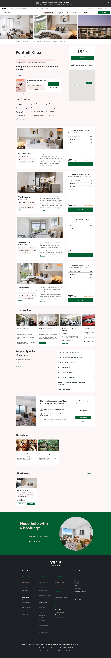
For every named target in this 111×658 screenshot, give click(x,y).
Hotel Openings (77, 588)
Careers (76, 580)
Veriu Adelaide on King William (61, 597)
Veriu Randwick (25, 592)
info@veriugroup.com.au (66, 647)
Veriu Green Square (26, 590)
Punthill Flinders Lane (43, 582)
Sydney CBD (25, 580)
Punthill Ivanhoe (42, 615)
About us (76, 579)
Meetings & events (44, 8)
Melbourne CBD (42, 580)
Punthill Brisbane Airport (60, 582)
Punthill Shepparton (43, 632)
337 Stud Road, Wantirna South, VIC (26, 56)
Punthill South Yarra (43, 590)
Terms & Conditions (51, 650)
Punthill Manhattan (43, 587)
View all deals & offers (20, 93)
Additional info (28, 41)
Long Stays (39, 41)
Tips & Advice (77, 583)
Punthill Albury (25, 614)
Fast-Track (76, 582)
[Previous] (3, 27)
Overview (17, 41)
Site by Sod (68, 650)
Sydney (24, 576)
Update (104, 12)
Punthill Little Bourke (43, 585)
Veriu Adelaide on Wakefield (61, 600)
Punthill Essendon (42, 610)
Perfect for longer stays (46, 328)
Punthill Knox (41, 617)
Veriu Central (25, 587)
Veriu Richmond (42, 598)
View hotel (21, 503)
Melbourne (42, 576)
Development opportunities (80, 591)
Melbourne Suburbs (43, 602)
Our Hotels (11, 8)
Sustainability (77, 586)
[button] (107, 8)
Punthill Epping (42, 607)
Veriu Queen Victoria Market (45, 595)
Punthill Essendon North (43, 612)
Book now (82, 57)
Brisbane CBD (58, 580)
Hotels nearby (62, 41)
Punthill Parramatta (26, 602)
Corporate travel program (79, 593)
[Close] (108, 2)
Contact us (41, 647)
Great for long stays (22, 494)
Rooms (22, 41)
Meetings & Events (46, 41)
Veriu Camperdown (26, 585)
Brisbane (57, 576)
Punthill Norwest (25, 599)
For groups (31, 8)
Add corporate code (48, 12)
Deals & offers (18, 8)
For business (24, 8)
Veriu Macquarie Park (26, 607)
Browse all (88, 435)
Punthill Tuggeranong (59, 617)
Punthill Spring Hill (59, 585)
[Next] (107, 27)
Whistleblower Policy (60, 650)
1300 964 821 (34, 542)
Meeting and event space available (69, 329)
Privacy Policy (43, 650)
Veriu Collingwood (42, 592)
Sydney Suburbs (25, 597)
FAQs (34, 41)
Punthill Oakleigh (22, 490)
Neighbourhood (55, 41)
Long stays (37, 8)
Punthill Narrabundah (59, 612)
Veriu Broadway (25, 582)
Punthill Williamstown (43, 625)
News (75, 585)
